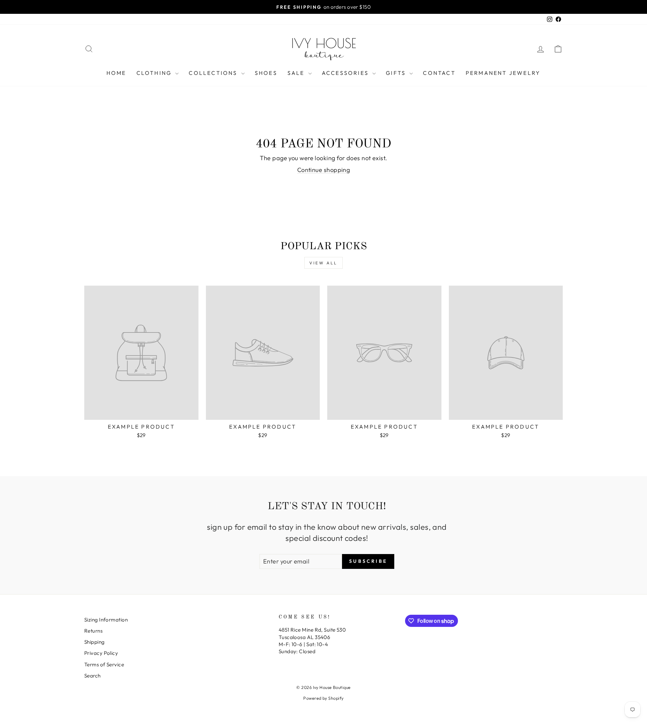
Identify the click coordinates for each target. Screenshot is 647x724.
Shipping (94, 642)
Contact (439, 72)
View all (323, 262)
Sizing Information (106, 619)
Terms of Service (104, 664)
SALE (297, 72)
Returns (93, 631)
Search (92, 675)
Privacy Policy (101, 653)
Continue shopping (323, 170)
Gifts (397, 72)
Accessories (346, 72)
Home (116, 72)
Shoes (266, 72)
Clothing (155, 72)
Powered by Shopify (323, 698)
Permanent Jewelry (503, 72)
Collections (214, 72)
